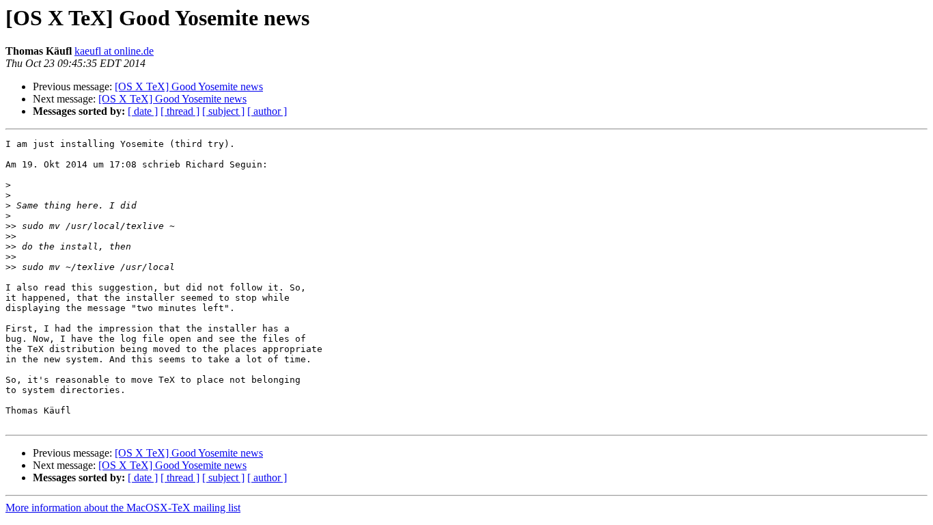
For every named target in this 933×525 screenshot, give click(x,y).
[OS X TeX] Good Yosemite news (189, 86)
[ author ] (267, 111)
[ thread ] (180, 111)
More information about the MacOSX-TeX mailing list (122, 507)
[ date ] (143, 111)
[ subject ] (223, 111)
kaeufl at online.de (114, 51)
